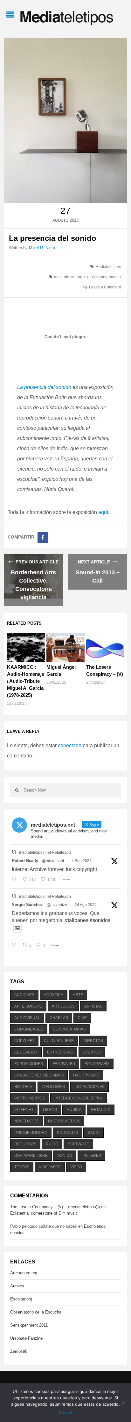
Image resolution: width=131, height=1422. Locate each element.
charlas (59, 1018)
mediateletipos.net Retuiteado (45, 852)
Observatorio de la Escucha (35, 1312)
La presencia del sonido (44, 387)
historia (23, 1086)
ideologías (53, 1086)
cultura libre (59, 1041)
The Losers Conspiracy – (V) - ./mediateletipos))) (55, 1206)
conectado (69, 745)
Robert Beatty (25, 860)
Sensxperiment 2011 (29, 1325)
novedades (26, 1121)
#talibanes (76, 920)
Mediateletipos (108, 266)
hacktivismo (86, 1075)
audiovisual (27, 1018)
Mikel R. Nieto (42, 247)
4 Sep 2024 (82, 861)
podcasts (67, 1132)
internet (23, 1109)
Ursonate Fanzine (26, 1338)
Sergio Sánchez (27, 904)
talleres (91, 1155)
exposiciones (95, 277)
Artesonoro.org (23, 1272)
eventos (92, 1052)
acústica (53, 995)
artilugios (63, 1006)
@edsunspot (53, 861)
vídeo (76, 1167)
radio (93, 1132)
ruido (52, 1144)
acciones (24, 995)
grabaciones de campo (39, 1075)
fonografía (97, 1063)
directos (93, 1041)
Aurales (17, 1286)
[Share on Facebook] (43, 537)
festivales (63, 1063)
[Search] (17, 790)
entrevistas (60, 1052)
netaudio (100, 1109)
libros (50, 1109)
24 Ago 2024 (86, 905)
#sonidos (100, 920)
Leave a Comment (105, 287)
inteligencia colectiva (78, 1098)
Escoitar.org (21, 1299)
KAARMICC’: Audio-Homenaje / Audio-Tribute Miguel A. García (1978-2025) (25, 681)
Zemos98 (18, 1351)
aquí (103, 512)
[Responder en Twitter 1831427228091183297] (15, 879)
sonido (115, 277)
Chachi (65, 1412)
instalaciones (89, 1086)
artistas (93, 1006)
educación (26, 1052)
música (73, 1109)
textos (21, 1167)
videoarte (50, 1167)
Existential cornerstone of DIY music (44, 1213)
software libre (31, 1155)
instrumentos (29, 1098)
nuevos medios (64, 1121)
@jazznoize (57, 905)
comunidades (28, 1029)
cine (82, 1018)
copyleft (24, 1041)
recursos (25, 1144)
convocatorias (69, 1029)
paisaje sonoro (30, 1132)
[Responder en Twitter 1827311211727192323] (15, 945)
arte (57, 277)
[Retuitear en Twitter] (14, 852)
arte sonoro (72, 277)
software (78, 1144)
